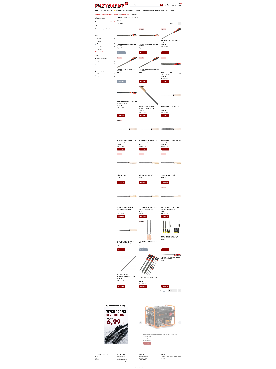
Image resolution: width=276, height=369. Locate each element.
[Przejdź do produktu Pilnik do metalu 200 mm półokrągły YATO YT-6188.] (171, 64)
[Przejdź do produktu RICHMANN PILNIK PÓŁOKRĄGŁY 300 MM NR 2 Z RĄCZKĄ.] (149, 196)
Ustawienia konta (143, 358)
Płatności (119, 358)
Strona (171, 23)
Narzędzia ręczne (125, 14)
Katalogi (163, 358)
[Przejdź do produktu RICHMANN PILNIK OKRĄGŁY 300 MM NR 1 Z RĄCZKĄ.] (127, 129)
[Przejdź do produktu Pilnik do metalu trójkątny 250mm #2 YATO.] (149, 35)
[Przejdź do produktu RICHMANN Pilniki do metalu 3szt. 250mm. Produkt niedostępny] (149, 230)
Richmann (99, 49)
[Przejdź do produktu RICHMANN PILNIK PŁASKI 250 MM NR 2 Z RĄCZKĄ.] (171, 129)
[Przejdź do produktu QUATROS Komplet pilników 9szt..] (149, 265)
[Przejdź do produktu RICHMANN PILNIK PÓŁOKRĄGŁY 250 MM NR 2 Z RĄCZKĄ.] (127, 196)
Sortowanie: (120, 20)
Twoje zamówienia (143, 356)
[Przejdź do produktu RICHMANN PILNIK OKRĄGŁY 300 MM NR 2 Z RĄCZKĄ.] (149, 129)
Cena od (97, 28)
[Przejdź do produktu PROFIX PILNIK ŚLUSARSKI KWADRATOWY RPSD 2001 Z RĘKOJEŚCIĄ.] (149, 95)
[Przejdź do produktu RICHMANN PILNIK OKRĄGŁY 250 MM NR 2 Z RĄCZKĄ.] (171, 95)
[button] (161, 5)
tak (98, 61)
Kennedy (99, 41)
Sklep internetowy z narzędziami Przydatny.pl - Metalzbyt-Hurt (108, 14)
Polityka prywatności (122, 359)
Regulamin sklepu (121, 356)
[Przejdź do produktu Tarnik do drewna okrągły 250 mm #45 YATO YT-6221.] (171, 255)
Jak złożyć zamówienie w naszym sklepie (171, 356)
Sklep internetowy (137, 367)
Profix (98, 43)
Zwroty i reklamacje (121, 361)
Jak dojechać (98, 361)
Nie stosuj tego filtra (102, 58)
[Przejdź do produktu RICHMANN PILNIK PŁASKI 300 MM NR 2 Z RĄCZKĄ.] (127, 163)
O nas (96, 356)
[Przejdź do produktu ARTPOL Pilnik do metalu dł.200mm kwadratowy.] (149, 62)
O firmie (97, 359)
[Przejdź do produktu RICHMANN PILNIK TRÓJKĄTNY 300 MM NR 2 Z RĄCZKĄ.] (127, 230)
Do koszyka (143, 52)
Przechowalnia (142, 359)
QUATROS (99, 46)
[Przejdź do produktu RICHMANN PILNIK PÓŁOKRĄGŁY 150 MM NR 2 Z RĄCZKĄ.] (149, 163)
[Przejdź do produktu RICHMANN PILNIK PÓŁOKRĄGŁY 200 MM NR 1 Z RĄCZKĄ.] (171, 163)
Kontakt (96, 358)
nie (98, 64)
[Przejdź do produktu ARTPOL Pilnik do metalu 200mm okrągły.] (171, 33)
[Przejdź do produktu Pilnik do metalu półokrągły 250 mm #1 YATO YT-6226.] (127, 92)
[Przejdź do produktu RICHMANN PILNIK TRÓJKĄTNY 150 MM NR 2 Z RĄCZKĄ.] (171, 196)
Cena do (108, 28)
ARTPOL (99, 38)
